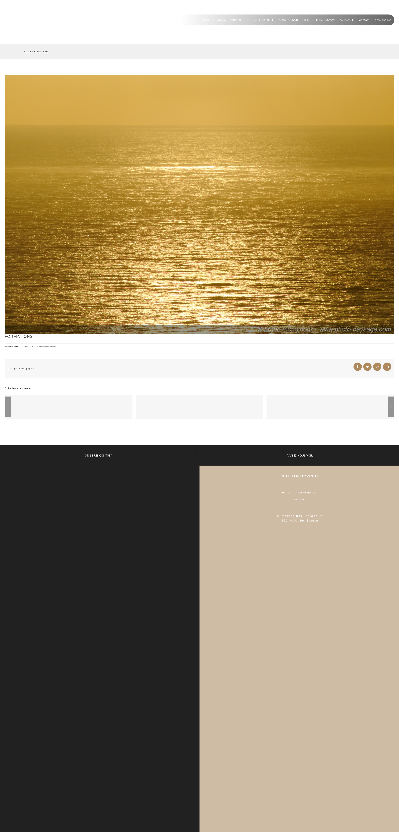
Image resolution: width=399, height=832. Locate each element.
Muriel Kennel (14, 346)
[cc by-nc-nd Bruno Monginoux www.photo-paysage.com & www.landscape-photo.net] (199, 204)
